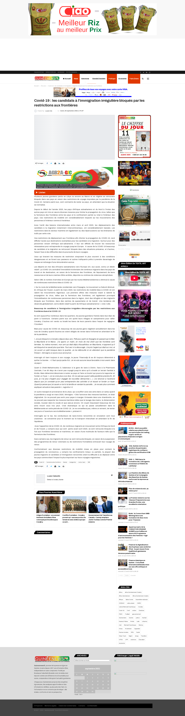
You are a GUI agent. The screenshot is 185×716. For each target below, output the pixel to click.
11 (103, 681)
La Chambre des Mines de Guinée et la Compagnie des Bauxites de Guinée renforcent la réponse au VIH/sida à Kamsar (133, 477)
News (76, 79)
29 (87, 691)
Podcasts (127, 249)
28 (82, 691)
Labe (138, 621)
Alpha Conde (129, 599)
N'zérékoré (128, 628)
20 (77, 688)
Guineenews (122, 618)
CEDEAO (121, 603)
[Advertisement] (92, 55)
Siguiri (130, 636)
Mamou (141, 625)
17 (97, 684)
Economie (122, 79)
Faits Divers (134, 79)
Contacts (81, 706)
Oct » (81, 694)
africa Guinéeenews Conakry (133, 592)
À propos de (38, 706)
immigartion (72, 462)
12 (108, 681)
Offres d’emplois (51, 72)
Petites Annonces (71, 72)
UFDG (121, 639)
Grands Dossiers (98, 79)
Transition (143, 636)
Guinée (65, 462)
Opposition (137, 628)
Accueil (68, 79)
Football (127, 614)
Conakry (140, 607)
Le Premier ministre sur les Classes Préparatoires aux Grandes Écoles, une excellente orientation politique (134, 502)
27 (77, 691)
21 (82, 688)
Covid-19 (41, 462)
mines (120, 628)
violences (133, 639)
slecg (136, 636)
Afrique (121, 599)
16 (92, 684)
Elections (141, 610)
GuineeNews (121, 249)
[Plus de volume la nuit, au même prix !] (122, 491)
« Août (76, 694)
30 (92, 691)
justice (138, 618)
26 (108, 688)
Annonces (85, 79)
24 (98, 688)
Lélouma (144, 621)
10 (97, 681)
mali (120, 625)
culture (134, 610)
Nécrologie (61, 72)
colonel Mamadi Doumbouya (127, 607)
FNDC (120, 614)
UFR (126, 639)
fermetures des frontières (53, 462)
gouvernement (136, 614)
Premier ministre (123, 632)
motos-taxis (81, 462)
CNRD (139, 603)
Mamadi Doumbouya (130, 625)
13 (77, 684)
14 (82, 684)
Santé (138, 632)
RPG (132, 632)
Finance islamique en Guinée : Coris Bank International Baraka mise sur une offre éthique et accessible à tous (133, 565)
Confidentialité (92, 706)
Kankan (144, 618)
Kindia (132, 621)
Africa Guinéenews (124, 596)
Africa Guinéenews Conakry (140, 596)
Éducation (142, 639)
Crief (128, 610)
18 (103, 684)
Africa (120, 592)
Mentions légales (50, 706)
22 (87, 688)
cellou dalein (130, 603)
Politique (112, 79)
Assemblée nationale (142, 599)
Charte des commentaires (67, 706)
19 (108, 684)
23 (92, 688)
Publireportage (39, 72)
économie (122, 643)
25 (103, 688)
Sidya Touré (122, 636)
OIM (89, 462)
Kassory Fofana (123, 621)
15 (87, 684)
